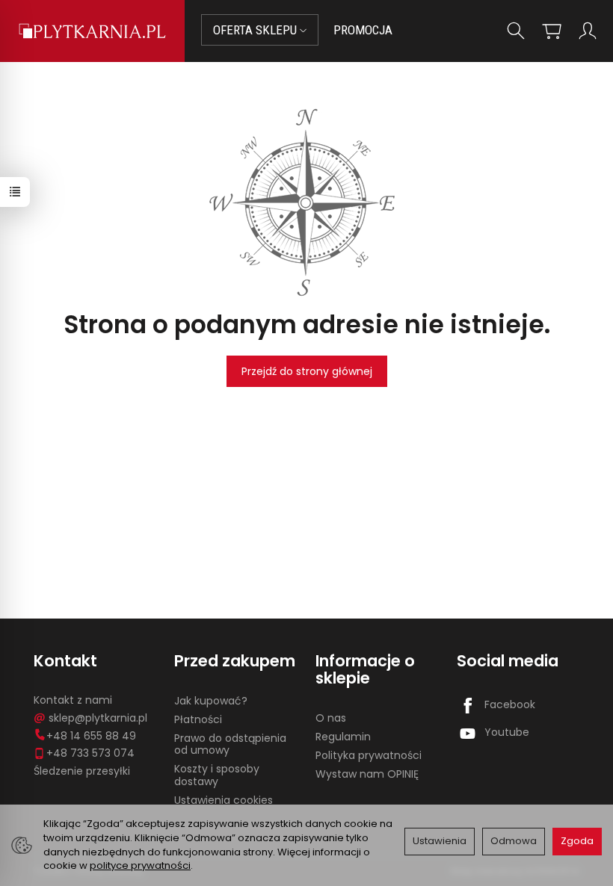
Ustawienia (439, 841)
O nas (330, 717)
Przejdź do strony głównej (306, 371)
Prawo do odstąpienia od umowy (230, 744)
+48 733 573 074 (90, 753)
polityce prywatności (140, 865)
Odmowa (513, 841)
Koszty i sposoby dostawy (216, 775)
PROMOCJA (362, 29)
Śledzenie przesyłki (82, 770)
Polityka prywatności (368, 755)
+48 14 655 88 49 (91, 735)
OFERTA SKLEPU (256, 29)
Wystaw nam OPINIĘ (367, 773)
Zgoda (577, 841)
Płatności (198, 719)
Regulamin (343, 736)
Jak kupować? (210, 700)
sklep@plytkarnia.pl (98, 717)
